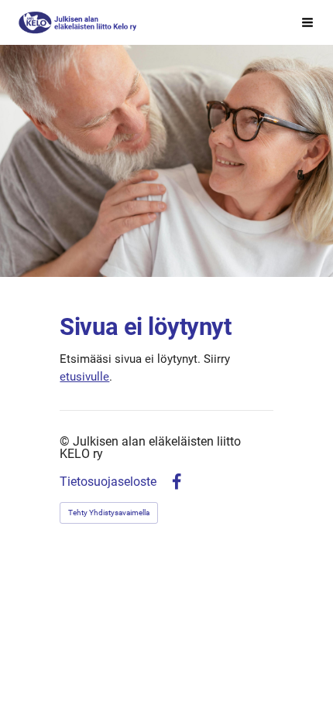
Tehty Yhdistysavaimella (108, 512)
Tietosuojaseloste (108, 482)
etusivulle (84, 377)
